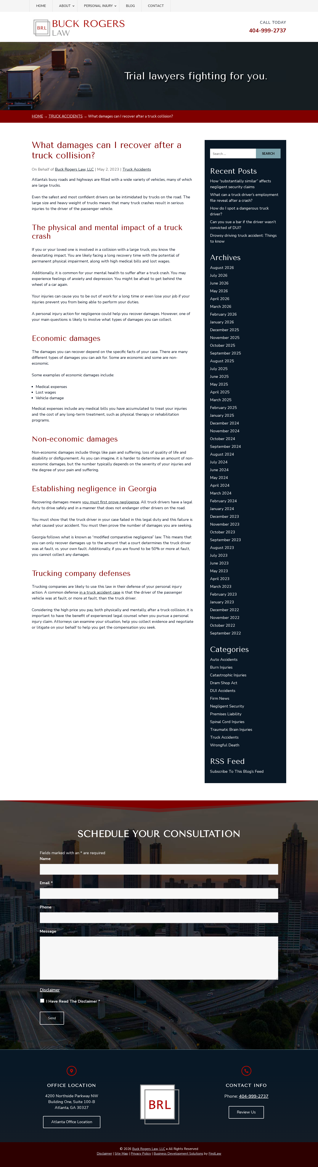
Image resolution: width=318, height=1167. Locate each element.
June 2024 (219, 469)
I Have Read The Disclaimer (73, 1001)
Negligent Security (227, 706)
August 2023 (222, 547)
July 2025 (219, 368)
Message (48, 931)
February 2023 (223, 594)
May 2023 (219, 571)
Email (46, 883)
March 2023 (220, 586)
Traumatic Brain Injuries (231, 729)
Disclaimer (50, 990)
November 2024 (224, 431)
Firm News (219, 698)
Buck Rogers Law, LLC (74, 169)
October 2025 (222, 345)
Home (41, 6)
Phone (45, 907)
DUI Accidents (222, 690)
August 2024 (222, 454)
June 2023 (219, 563)
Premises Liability (225, 714)
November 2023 (224, 524)
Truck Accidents (136, 169)
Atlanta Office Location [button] (71, 1121)
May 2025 (219, 384)
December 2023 (224, 516)
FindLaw (215, 1153)
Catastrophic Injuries (228, 675)
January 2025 (222, 415)
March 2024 (220, 493)
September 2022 (225, 633)
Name (45, 858)
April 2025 (220, 392)
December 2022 (224, 609)
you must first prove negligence (110, 502)
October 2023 (222, 532)
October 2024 (222, 438)
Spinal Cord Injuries (227, 721)
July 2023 (219, 555)
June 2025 (219, 376)
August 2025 (222, 361)
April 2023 (220, 578)
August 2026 (222, 267)
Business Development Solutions (178, 1153)
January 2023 (222, 602)
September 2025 (225, 353)
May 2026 (219, 291)
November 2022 (224, 617)
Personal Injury (98, 6)
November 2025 (224, 337)
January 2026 (222, 322)
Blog (130, 6)
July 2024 (219, 462)
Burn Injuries (221, 667)
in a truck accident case (99, 592)
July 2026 (219, 275)
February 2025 (223, 407)
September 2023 (225, 539)
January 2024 (222, 508)
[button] (313, 1135)
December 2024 (224, 423)
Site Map (121, 1153)
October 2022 (222, 625)
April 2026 (220, 298)
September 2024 (225, 446)
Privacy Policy (141, 1153)
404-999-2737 (267, 30)
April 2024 (220, 485)
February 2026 (223, 314)
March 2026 (220, 306)
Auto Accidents (224, 659)
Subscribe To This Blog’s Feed (237, 771)
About (65, 6)
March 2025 (220, 399)
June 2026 (219, 283)
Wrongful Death (224, 745)
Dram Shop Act (223, 682)
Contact (156, 6)
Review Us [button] (246, 1112)
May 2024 (219, 477)
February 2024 (223, 501)
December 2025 (224, 329)
